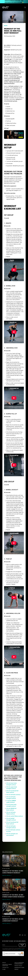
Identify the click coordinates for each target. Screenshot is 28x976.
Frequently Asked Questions (7, 965)
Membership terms (19, 967)
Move (5, 25)
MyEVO (4, 962)
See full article (6, 875)
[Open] (25, 7)
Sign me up (22, 945)
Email (3, 944)
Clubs (3, 969)
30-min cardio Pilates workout (14, 816)
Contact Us (5, 967)
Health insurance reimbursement (19, 963)
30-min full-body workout (13, 794)
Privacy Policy (18, 965)
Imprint (16, 969)
